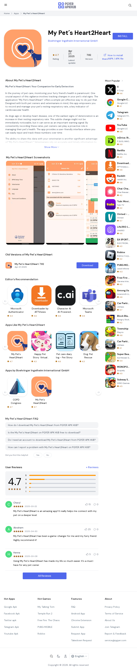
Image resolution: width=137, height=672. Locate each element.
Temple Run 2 (45, 613)
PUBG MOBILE (45, 626)
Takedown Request (81, 640)
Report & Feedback (115, 633)
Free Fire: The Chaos (49, 620)
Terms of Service (114, 613)
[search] (130, 5)
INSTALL (123, 36)
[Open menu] (5, 5)
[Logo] (67, 5)
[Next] (92, 203)
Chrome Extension (81, 620)
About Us (110, 620)
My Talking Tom (46, 606)
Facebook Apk (12, 613)
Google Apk (10, 606)
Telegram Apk (11, 626)
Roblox (41, 633)
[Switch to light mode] (58, 656)
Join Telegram (112, 626)
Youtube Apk (11, 633)
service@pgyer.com (115, 640)
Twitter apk (10, 620)
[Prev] (12, 203)
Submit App (77, 626)
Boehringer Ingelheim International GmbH (73, 41)
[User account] (65, 656)
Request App (78, 633)
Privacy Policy (112, 606)
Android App (78, 613)
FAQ (73, 606)
